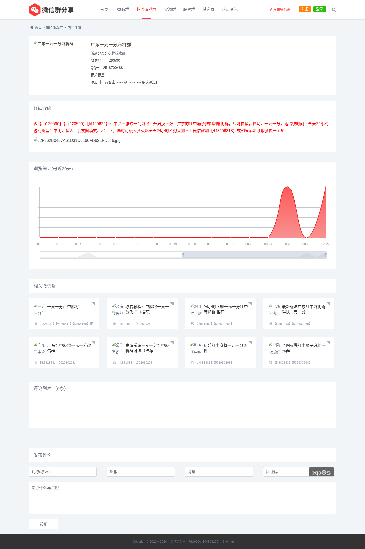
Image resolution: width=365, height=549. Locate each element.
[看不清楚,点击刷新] (321, 472)
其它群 (209, 9)
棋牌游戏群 (146, 9)
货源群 (170, 9)
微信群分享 (178, 541)
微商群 (123, 9)
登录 (319, 9)
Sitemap (228, 541)
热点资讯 (230, 9)
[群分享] (56, 9)
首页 (104, 9)
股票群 (189, 9)
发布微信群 (282, 10)
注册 (305, 9)
